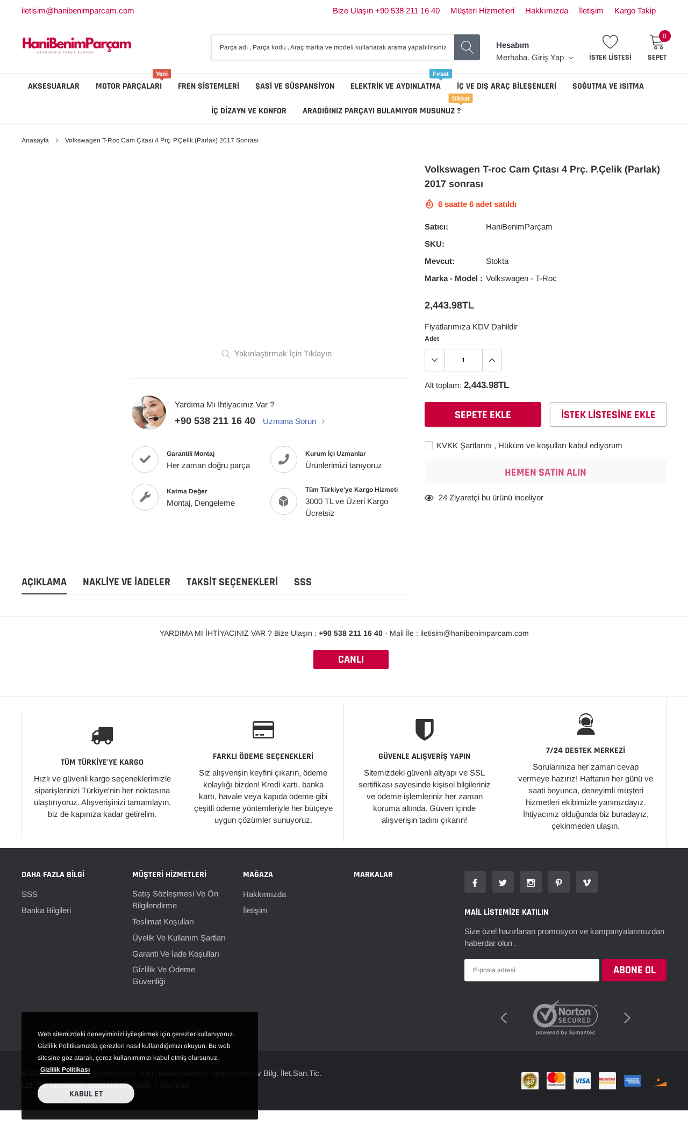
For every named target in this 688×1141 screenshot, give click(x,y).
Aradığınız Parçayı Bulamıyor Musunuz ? (382, 111)
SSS (30, 894)
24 (443, 497)
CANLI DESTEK (351, 660)
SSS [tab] (303, 582)
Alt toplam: (443, 385)
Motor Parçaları (129, 86)
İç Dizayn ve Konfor (248, 111)
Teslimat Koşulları (163, 921)
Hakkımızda (546, 10)
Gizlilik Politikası (65, 1069)
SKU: (435, 243)
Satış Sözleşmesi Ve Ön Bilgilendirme (175, 899)
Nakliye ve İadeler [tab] (126, 582)
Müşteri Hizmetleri (482, 10)
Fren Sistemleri (208, 86)
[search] (467, 47)
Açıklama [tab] (44, 582)
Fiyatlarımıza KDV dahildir (471, 326)
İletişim (591, 10)
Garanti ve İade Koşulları (175, 953)
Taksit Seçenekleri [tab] (232, 582)
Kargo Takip (635, 10)
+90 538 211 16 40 (215, 420)
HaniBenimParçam (519, 226)
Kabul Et (86, 1094)
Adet (432, 338)
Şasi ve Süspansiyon (294, 86)
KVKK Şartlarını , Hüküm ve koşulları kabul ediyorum (528, 445)
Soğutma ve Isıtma (608, 86)
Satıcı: (436, 226)
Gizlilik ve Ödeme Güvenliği (163, 975)
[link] (475, 882)
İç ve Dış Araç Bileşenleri (506, 86)
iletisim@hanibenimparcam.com (78, 10)
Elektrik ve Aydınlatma (395, 86)
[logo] (77, 47)
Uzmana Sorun (290, 421)
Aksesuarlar (54, 86)
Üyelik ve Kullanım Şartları (179, 937)
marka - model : (454, 278)
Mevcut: (440, 260)
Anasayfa (35, 140)
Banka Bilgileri (46, 910)
